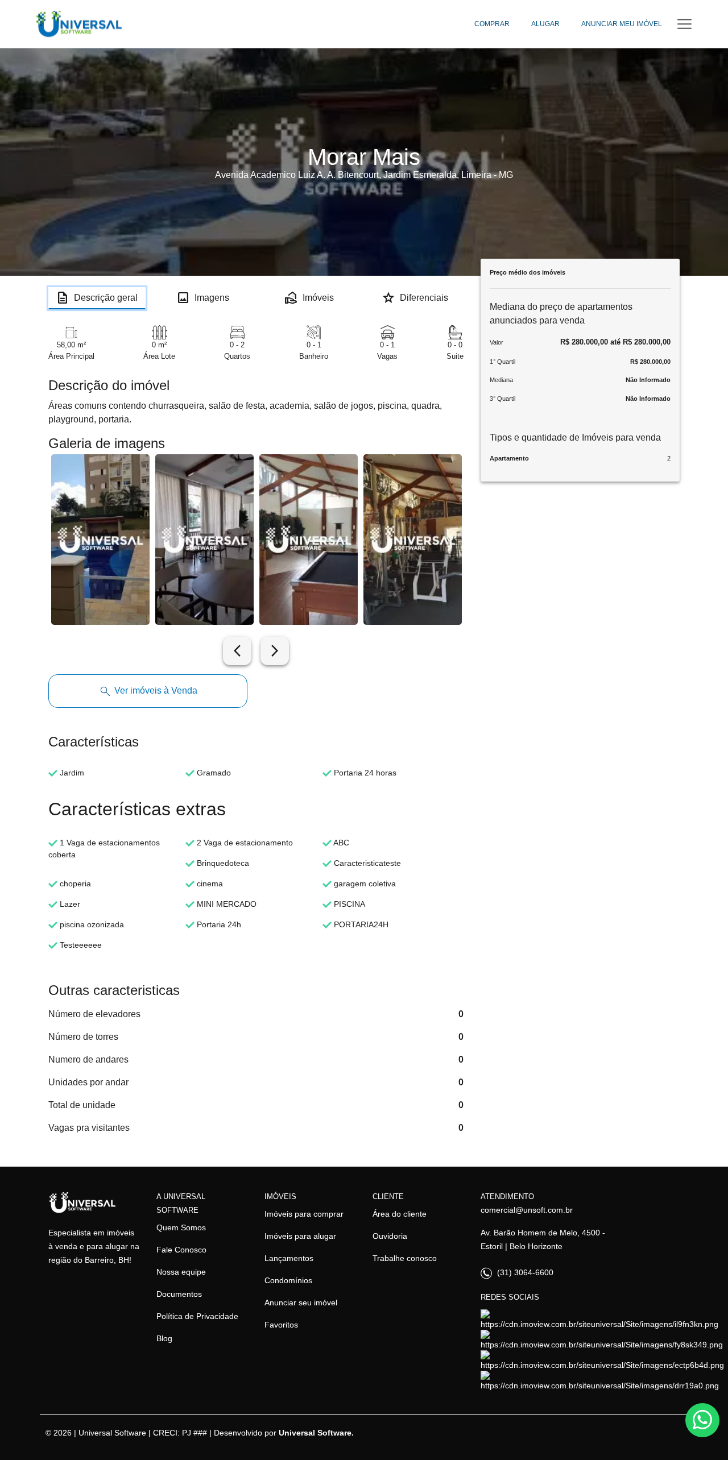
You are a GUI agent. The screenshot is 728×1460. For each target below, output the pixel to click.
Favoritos (281, 1324)
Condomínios (288, 1280)
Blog (164, 1338)
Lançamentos (288, 1258)
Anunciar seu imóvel (300, 1302)
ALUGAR (545, 24)
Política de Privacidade (197, 1316)
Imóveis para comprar (304, 1213)
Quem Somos (181, 1227)
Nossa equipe (181, 1271)
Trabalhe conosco (405, 1258)
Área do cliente (400, 1213)
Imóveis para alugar (300, 1236)
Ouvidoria (390, 1236)
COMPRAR (492, 24)
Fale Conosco (181, 1249)
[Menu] (684, 24)
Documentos (179, 1294)
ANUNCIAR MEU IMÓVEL (621, 24)
